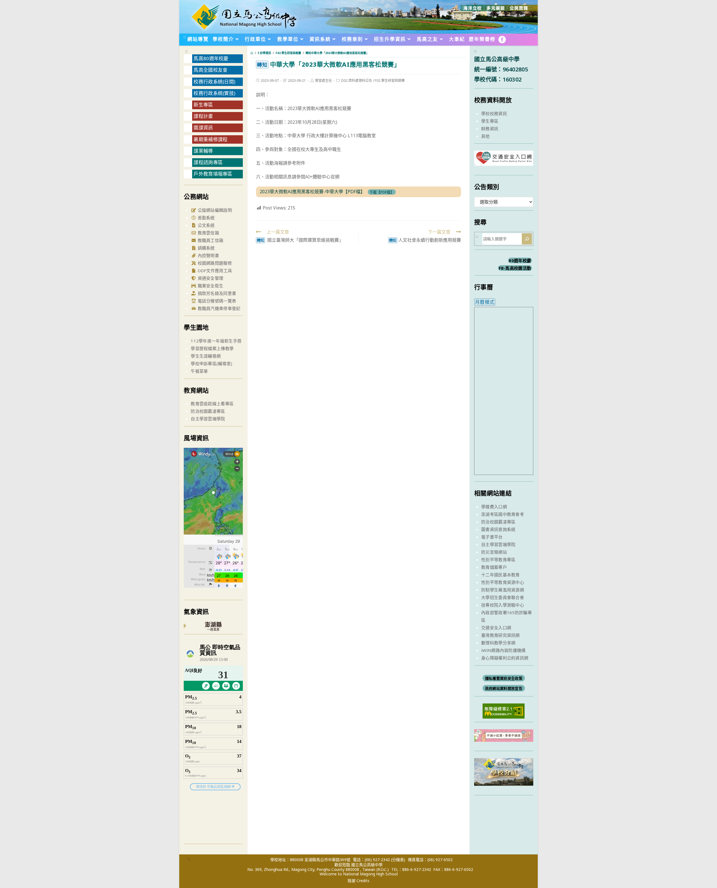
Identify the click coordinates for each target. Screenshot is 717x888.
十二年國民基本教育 (500, 574)
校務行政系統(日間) (214, 81)
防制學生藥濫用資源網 (502, 590)
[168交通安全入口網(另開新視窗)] (503, 160)
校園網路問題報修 (214, 263)
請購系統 (205, 248)
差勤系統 (205, 217)
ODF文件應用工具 (214, 270)
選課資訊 (203, 127)
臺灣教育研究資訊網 (500, 635)
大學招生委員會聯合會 (502, 597)
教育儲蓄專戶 (494, 567)
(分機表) (398, 859)
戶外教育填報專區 (213, 174)
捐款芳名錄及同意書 (216, 293)
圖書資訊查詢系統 (498, 529)
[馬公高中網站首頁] (244, 16)
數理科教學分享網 (498, 642)
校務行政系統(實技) (214, 93)
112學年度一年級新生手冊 (216, 341)
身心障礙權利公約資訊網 (504, 658)
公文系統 (205, 225)
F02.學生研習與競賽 (390, 80)
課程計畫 (203, 116)
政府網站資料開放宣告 (503, 688)
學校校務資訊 (494, 113)
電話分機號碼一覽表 (216, 301)
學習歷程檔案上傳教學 (212, 348)
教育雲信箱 (207, 233)
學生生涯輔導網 (206, 356)
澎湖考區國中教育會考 (502, 514)
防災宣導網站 (494, 552)
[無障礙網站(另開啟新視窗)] (504, 710)
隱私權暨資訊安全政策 (503, 678)
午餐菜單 (199, 371)
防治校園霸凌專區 (208, 411)
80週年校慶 (520, 260)
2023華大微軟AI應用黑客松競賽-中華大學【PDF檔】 (312, 191)
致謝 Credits (358, 881)
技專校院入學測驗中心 (502, 605)
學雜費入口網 (494, 506)
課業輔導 (203, 151)
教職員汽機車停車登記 (218, 308)
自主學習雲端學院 (208, 418)
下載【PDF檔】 (381, 191)
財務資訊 (489, 128)
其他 (485, 136)
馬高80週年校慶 (211, 58)
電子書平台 (492, 537)
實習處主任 (323, 80)
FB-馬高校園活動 (515, 268)
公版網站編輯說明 (214, 210)
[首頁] (251, 53)
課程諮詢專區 (208, 162)
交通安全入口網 (496, 627)
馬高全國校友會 (210, 70)
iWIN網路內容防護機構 (503, 650)
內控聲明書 (207, 255)
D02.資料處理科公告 (356, 80)
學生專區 (489, 121)
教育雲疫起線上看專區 (212, 403)
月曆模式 (484, 302)
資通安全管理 (209, 278)
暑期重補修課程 (210, 139)
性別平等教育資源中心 (502, 582)
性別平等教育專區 (498, 559)
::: (184, 36)
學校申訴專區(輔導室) (211, 363)
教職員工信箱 (209, 240)
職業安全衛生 (209, 285)
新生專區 (203, 104)
